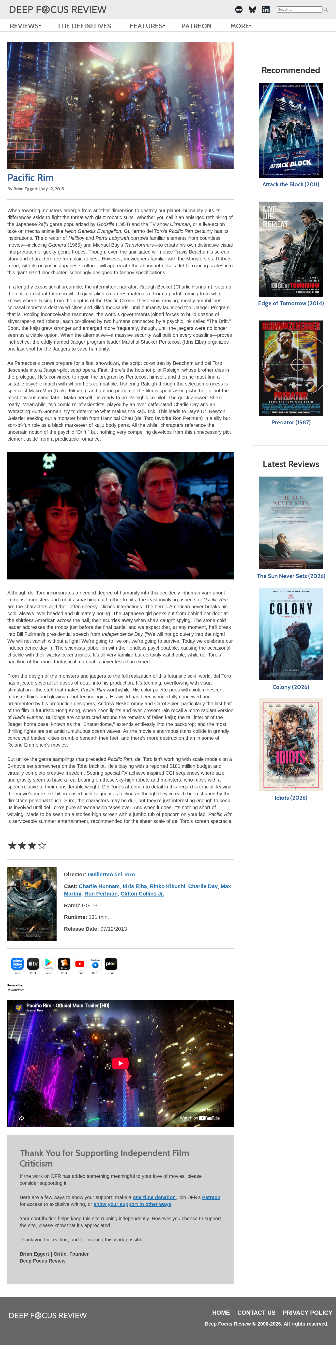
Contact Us (256, 1312)
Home (221, 1312)
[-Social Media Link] (239, 9)
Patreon (196, 26)
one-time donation (154, 1197)
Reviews (24, 26)
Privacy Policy (307, 1312)
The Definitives (84, 26)
